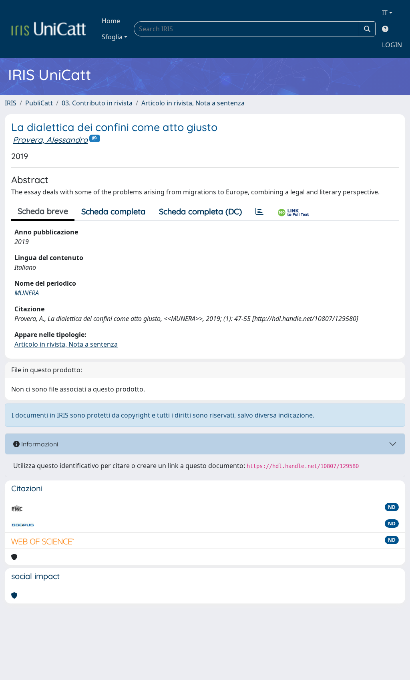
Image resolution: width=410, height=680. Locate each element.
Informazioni (39, 444)
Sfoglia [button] (112, 36)
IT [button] (385, 12)
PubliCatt (39, 103)
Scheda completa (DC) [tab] (200, 211)
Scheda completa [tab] (113, 211)
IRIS (10, 103)
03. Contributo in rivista (97, 103)
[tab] (259, 211)
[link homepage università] (48, 28)
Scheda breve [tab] (43, 211)
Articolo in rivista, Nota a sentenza (193, 103)
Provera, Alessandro (50, 140)
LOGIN (392, 44)
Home (111, 20)
